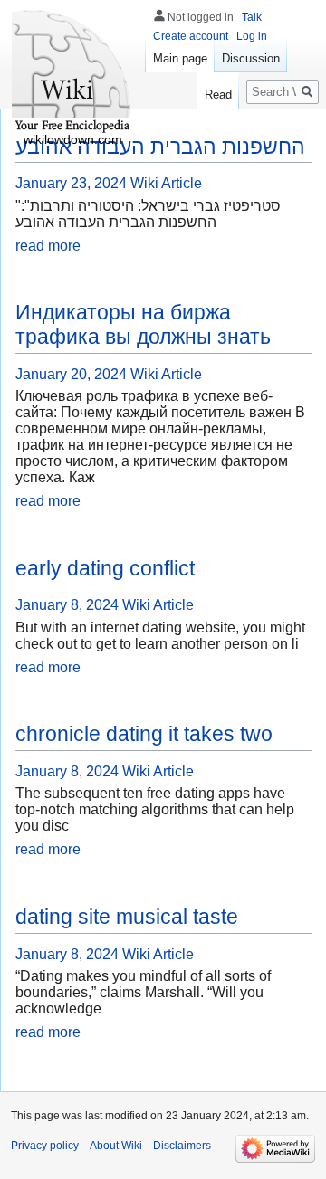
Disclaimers (182, 1145)
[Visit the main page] (72, 72)
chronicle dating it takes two (144, 734)
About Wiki (116, 1145)
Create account (190, 36)
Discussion (251, 58)
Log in (251, 36)
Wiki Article (166, 183)
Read (218, 94)
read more (48, 245)
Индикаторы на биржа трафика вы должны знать (143, 324)
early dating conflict (105, 568)
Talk (252, 17)
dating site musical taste (126, 916)
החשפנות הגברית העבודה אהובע (160, 146)
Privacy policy (45, 1145)
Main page (180, 58)
